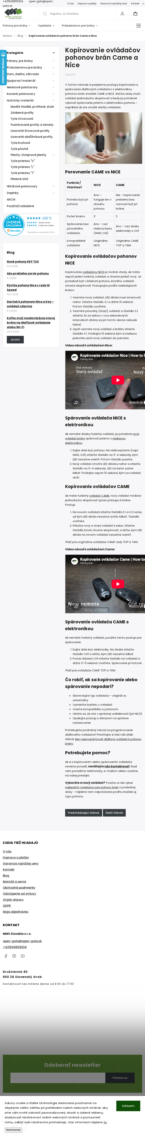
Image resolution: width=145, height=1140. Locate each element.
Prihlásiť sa (120, 1078)
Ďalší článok (114, 813)
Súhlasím (128, 1106)
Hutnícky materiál (20, 100)
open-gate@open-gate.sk (22, 941)
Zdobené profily (22, 113)
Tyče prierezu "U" (23, 161)
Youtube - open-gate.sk (22, 956)
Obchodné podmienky (19, 888)
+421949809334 (15, 947)
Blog (6, 876)
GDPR (7, 906)
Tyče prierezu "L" (22, 167)
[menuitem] (18, 25)
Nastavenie (13, 1130)
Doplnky (13, 193)
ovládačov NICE (93, 272)
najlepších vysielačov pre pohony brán (92, 787)
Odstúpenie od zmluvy (19, 894)
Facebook (5, 956)
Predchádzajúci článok (83, 813)
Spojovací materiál (21, 81)
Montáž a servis (14, 882)
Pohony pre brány (20, 61)
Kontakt (135, 3)
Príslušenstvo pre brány (24, 67)
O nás (70, 3)
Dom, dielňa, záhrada (23, 74)
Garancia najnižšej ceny (113, 3)
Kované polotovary (21, 94)
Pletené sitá (19, 179)
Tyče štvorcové (22, 119)
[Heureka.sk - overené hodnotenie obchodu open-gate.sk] (31, 235)
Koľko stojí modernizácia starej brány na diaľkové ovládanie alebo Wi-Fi (31, 322)
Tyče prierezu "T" (23, 173)
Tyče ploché (19, 149)
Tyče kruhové (20, 143)
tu (105, 1122)
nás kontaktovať (117, 766)
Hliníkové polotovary (22, 186)
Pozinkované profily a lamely (32, 125)
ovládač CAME (99, 496)
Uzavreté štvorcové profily (30, 131)
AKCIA (11, 199)
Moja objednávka (15, 912)
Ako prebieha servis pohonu (28, 273)
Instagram (14, 956)
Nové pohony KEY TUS (23, 262)
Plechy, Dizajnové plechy (28, 155)
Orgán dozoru (13, 900)
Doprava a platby (87, 3)
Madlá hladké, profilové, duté (32, 107)
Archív (15, 340)
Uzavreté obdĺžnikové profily (32, 137)
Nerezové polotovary (22, 87)
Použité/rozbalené (20, 206)
